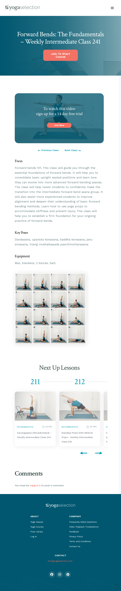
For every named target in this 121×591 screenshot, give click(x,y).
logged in (35, 485)
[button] (112, 7)
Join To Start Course (60, 55)
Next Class (71, 150)
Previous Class (50, 150)
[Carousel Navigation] (59, 453)
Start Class (21, 419)
